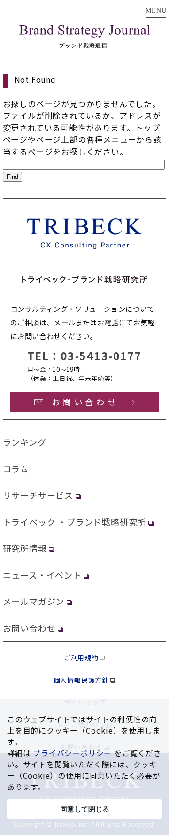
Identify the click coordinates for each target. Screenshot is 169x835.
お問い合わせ (29, 628)
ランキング (24, 442)
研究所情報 (25, 548)
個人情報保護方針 (81, 680)
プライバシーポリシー (72, 752)
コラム (16, 469)
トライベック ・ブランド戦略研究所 (74, 522)
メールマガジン (34, 601)
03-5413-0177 (101, 355)
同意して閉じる (84, 809)
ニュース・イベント (42, 575)
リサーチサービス (38, 495)
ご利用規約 (81, 657)
